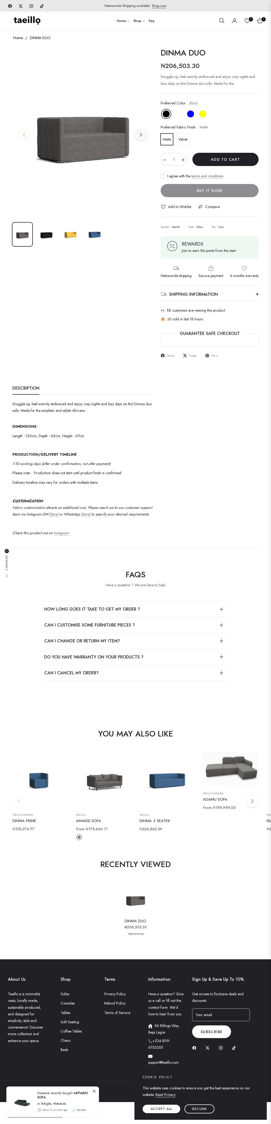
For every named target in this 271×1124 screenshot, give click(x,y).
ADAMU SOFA (215, 799)
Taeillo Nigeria (22, 815)
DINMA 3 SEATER (154, 821)
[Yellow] (202, 113)
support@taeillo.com (163, 1062)
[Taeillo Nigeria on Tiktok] (235, 1047)
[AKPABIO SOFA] (20, 1102)
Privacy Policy (115, 994)
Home (18, 37)
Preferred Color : (179, 103)
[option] (82, 132)
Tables (65, 1012)
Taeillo (80, 815)
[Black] (166, 113)
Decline (199, 1109)
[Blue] (190, 113)
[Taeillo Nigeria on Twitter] (208, 1047)
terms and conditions (207, 176)
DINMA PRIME (24, 821)
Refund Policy (114, 1003)
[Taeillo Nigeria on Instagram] (222, 1047)
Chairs (65, 1040)
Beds (64, 1049)
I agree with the (195, 176)
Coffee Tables (71, 1031)
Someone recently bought (62, 1095)
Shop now (159, 5)
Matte (167, 139)
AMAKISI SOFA (88, 821)
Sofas (65, 994)
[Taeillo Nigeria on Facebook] (195, 1047)
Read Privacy (165, 1094)
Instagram (62, 533)
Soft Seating (70, 1022)
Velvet (182, 139)
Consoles (68, 1003)
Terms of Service (117, 1012)
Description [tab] (25, 388)
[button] (221, 20)
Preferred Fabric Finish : (184, 127)
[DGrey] (178, 113)
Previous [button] (24, 135)
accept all (161, 1109)
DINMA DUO (135, 921)
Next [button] (141, 135)
